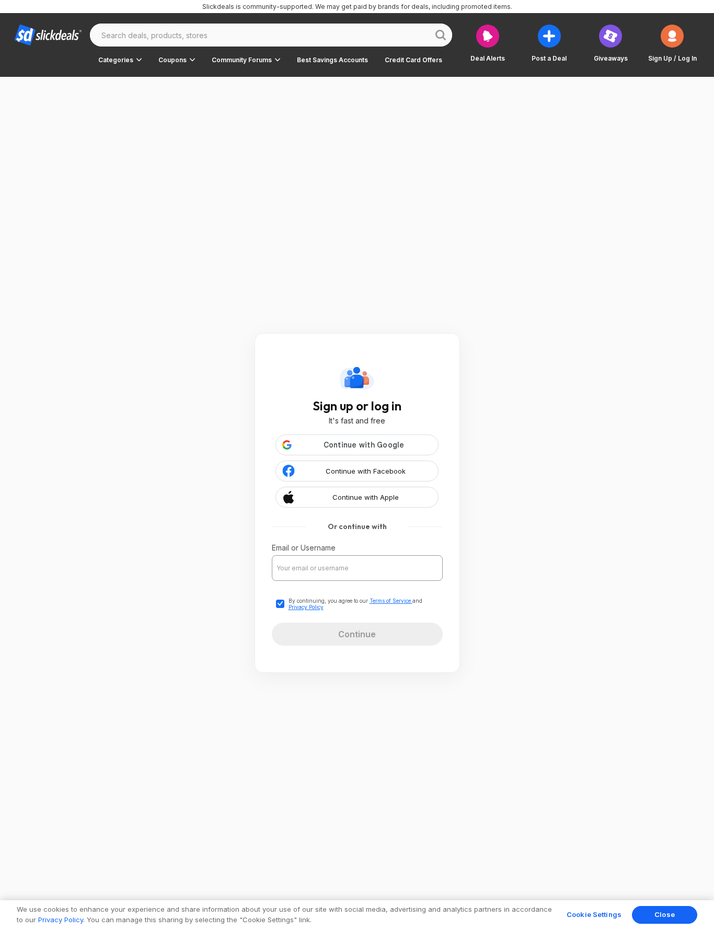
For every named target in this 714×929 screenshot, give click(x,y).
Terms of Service (391, 601)
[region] (357, 914)
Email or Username (304, 547)
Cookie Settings (594, 914)
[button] (120, 59)
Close (664, 914)
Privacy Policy (306, 607)
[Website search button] (440, 35)
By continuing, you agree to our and (355, 604)
